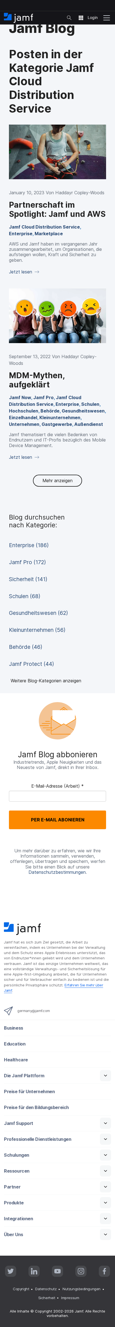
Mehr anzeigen (57, 480)
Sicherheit (46, 1298)
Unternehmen (24, 424)
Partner (12, 1187)
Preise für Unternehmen (29, 1091)
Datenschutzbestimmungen (57, 872)
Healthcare (16, 1059)
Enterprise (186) (29, 545)
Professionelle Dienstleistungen (37, 1139)
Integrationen (18, 1218)
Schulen (90, 404)
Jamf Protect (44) (31, 664)
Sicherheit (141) (28, 579)
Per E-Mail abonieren (57, 820)
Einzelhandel (23, 417)
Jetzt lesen (21, 272)
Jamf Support (18, 1123)
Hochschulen (23, 411)
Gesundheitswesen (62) (38, 613)
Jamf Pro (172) (27, 562)
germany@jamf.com (33, 1010)
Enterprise (20, 233)
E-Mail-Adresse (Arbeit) (57, 786)
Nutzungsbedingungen (81, 1289)
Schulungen (16, 1155)
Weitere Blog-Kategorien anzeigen (46, 680)
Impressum (70, 1298)
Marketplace (49, 233)
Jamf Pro (43, 397)
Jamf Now (20, 397)
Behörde (49, 411)
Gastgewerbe (57, 424)
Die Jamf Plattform (24, 1075)
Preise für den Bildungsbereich (36, 1107)
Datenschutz (45, 1289)
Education (14, 1044)
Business (13, 1028)
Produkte (13, 1202)
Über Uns (13, 1234)
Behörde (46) (25, 647)
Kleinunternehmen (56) (37, 630)
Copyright (21, 1289)
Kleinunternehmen (59, 417)
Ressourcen (17, 1171)
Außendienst (88, 424)
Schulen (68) (24, 596)
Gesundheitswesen (83, 411)
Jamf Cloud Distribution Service (44, 227)
